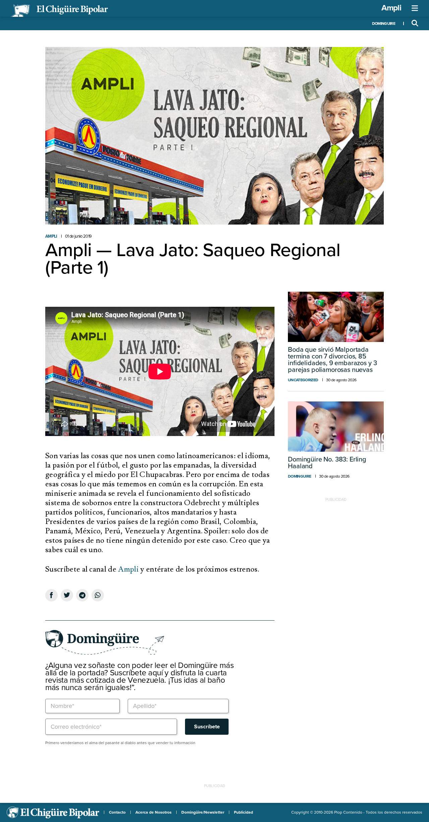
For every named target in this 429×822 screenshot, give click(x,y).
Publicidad (243, 812)
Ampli (391, 8)
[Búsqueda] (415, 23)
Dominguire (383, 23)
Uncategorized (303, 380)
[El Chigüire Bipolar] (59, 10)
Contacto (117, 812)
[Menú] (415, 8)
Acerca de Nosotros (153, 812)
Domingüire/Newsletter (202, 812)
